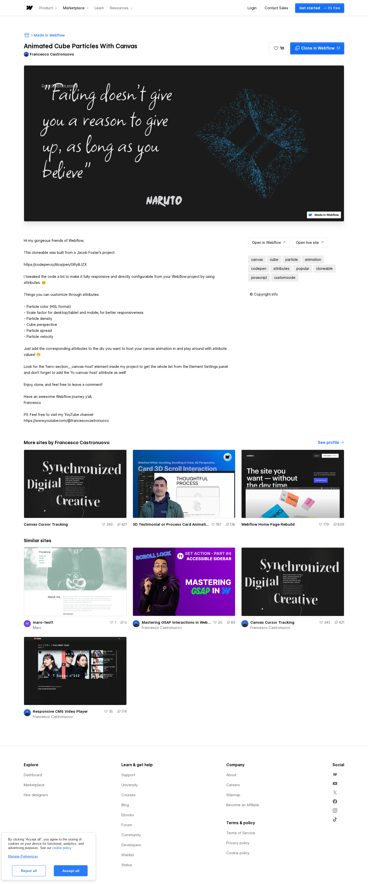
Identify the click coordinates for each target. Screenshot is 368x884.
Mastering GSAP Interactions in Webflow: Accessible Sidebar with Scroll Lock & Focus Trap (176, 622)
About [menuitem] (231, 775)
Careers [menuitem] (233, 785)
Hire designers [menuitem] (36, 795)
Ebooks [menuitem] (127, 815)
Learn (99, 8)
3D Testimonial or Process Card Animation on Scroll (171, 524)
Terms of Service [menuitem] (240, 833)
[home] (29, 8)
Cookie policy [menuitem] (238, 853)
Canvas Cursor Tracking (46, 524)
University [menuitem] (129, 785)
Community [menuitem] (131, 835)
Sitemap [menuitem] (233, 795)
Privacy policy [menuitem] (238, 843)
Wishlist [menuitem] (127, 855)
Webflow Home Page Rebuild (268, 524)
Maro (37, 628)
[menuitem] (334, 774)
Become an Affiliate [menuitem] (242, 805)
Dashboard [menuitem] (33, 775)
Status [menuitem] (126, 865)
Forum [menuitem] (126, 825)
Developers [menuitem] (131, 845)
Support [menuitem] (128, 775)
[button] (48, 8)
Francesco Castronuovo (162, 628)
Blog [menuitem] (125, 805)
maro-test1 (43, 622)
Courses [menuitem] (128, 795)
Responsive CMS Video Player (60, 711)
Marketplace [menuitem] (34, 785)
